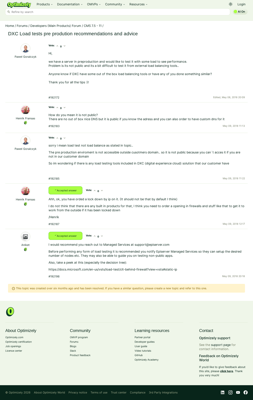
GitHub (139, 355)
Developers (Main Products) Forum (55, 26)
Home (9, 26)
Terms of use (99, 392)
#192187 (54, 224)
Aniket (25, 245)
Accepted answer (65, 190)
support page (221, 345)
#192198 (54, 276)
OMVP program (79, 337)
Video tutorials (143, 350)
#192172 (54, 97)
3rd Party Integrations (163, 392)
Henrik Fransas (25, 118)
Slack (73, 350)
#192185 (54, 178)
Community (115, 4)
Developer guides (145, 341)
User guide (141, 346)
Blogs (73, 346)
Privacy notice (77, 392)
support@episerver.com (152, 244)
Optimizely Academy (147, 359)
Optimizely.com (14, 337)
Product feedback (80, 355)
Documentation (70, 4)
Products (45, 4)
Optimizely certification (18, 341)
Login (242, 4)
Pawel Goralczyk (25, 56)
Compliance (137, 392)
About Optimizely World (49, 392)
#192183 (54, 126)
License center (13, 350)
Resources (138, 4)
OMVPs (94, 4)
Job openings (13, 346)
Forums (22, 26)
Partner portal (142, 337)
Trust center (118, 392)
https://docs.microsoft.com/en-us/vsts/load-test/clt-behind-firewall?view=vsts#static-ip (113, 269)
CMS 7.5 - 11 (93, 26)
